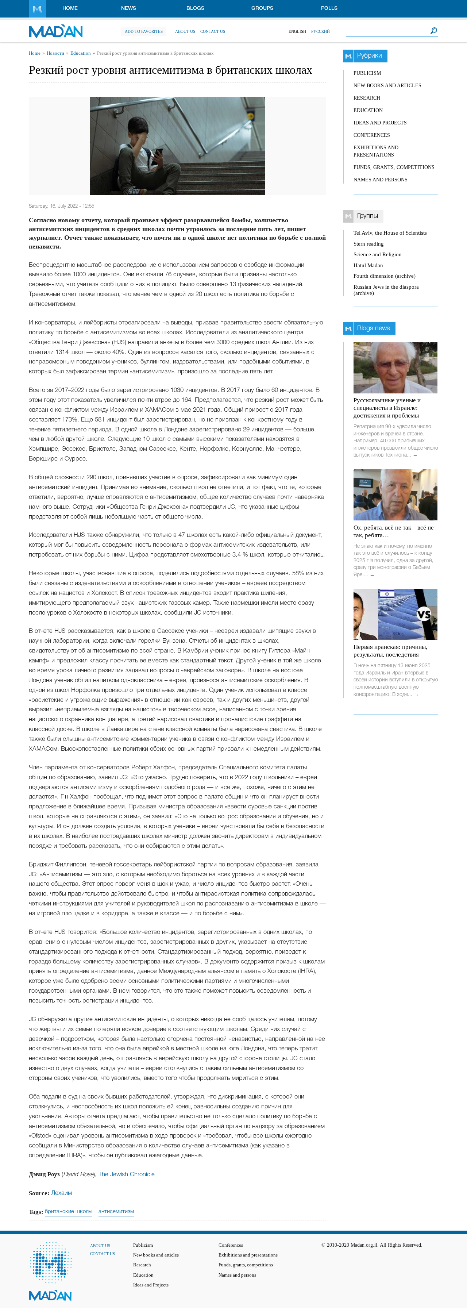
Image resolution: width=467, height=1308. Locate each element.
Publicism (367, 73)
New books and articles (387, 85)
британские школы (68, 1211)
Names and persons (381, 179)
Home (70, 8)
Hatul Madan (368, 265)
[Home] (55, 27)
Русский (320, 31)
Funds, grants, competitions (394, 167)
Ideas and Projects (380, 123)
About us (185, 31)
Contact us (212, 31)
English (297, 31)
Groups (262, 8)
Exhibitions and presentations (248, 1255)
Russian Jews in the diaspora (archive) (386, 290)
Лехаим (61, 1193)
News (128, 8)
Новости (55, 53)
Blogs (195, 8)
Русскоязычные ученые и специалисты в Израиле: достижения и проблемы (387, 408)
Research (367, 98)
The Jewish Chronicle (127, 1174)
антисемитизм (116, 1211)
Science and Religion (378, 254)
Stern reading (369, 244)
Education (80, 53)
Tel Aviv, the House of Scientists (390, 233)
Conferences (372, 135)
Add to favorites (144, 31)
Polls (329, 8)
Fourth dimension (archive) (385, 276)
